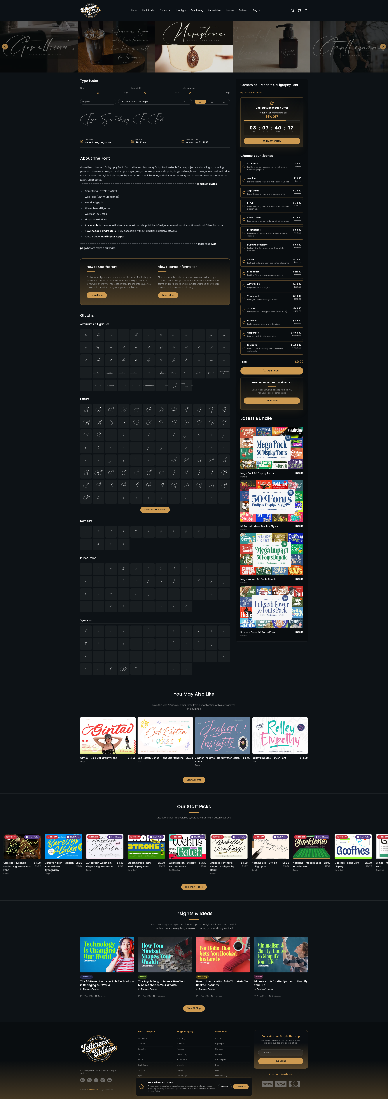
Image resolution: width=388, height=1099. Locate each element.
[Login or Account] (306, 10)
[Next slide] (383, 46)
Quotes (180, 1070)
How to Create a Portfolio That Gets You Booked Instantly (222, 983)
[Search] (292, 10)
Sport (140, 1075)
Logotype (181, 10)
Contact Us (272, 400)
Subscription (214, 10)
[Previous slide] (5, 46)
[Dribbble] (89, 1080)
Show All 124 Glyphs (155, 509)
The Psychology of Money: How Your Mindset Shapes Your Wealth (161, 983)
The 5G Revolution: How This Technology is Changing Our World (107, 983)
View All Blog (194, 1008)
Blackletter (142, 1038)
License (230, 10)
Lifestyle (180, 1065)
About (218, 1038)
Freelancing (182, 1054)
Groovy (141, 1043)
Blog (255, 10)
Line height (136, 88)
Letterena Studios (253, 92)
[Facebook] (96, 1080)
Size (82, 88)
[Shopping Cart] (299, 10)
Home (134, 10)
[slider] (98, 93)
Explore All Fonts (194, 886)
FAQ (217, 1070)
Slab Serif (142, 1070)
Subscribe (281, 1061)
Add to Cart (273, 370)
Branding (181, 1038)
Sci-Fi (140, 1054)
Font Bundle (148, 10)
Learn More (97, 295)
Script (140, 1059)
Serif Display (143, 1065)
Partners (243, 10)
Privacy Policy (221, 1075)
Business (181, 1043)
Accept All (241, 1086)
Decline (224, 1086)
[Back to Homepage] (90, 10)
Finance (180, 1049)
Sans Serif (142, 1049)
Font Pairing (197, 10)
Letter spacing (188, 88)
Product (164, 10)
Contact (219, 1049)
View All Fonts (194, 779)
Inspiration (182, 1059)
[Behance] (82, 1080)
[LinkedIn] (109, 1080)
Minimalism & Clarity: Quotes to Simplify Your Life (281, 983)
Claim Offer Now (272, 141)
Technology (182, 1075)
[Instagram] (102, 1080)
